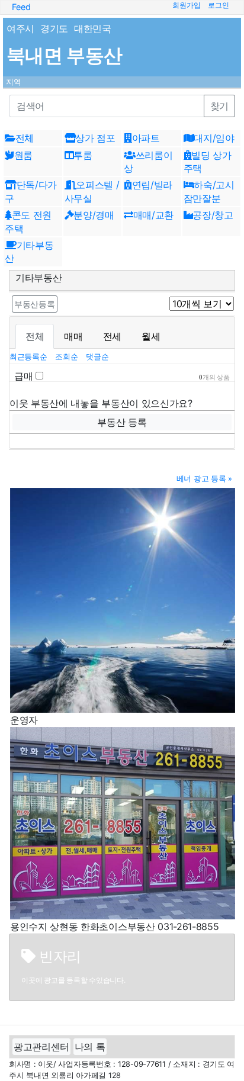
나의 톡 (90, 1047)
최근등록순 (29, 356)
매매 (73, 336)
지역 (13, 82)
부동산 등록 (121, 422)
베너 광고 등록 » (204, 478)
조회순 (67, 356)
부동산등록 (34, 304)
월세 (151, 336)
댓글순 (97, 356)
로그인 (218, 5)
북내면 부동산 (65, 55)
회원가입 (186, 5)
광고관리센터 (41, 1047)
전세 (112, 336)
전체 (34, 336)
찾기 (219, 106)
